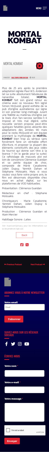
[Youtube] (26, 344)
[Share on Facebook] (21, 245)
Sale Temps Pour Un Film (19, 77)
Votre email (11, 302)
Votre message (13, 398)
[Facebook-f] (6, 344)
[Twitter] (13, 344)
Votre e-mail (12, 382)
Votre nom (11, 365)
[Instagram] (20, 344)
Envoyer (12, 441)
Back (24, 235)
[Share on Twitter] (27, 245)
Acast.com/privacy (15, 225)
